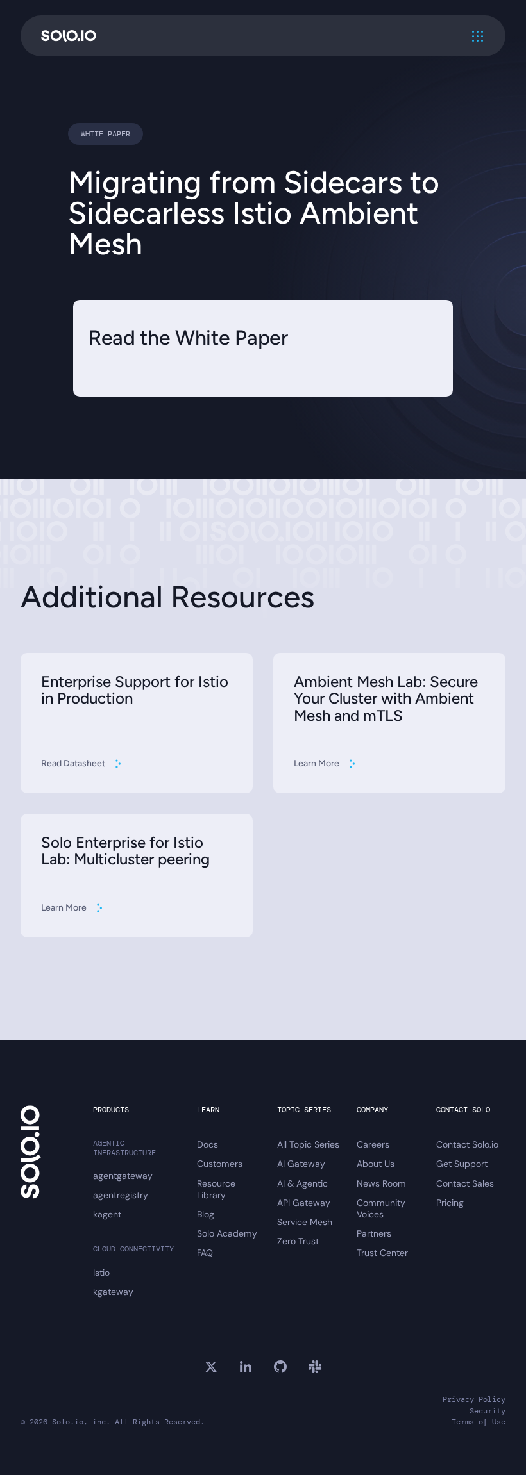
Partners (374, 1233)
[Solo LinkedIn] (245, 1366)
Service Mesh (304, 1222)
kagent (107, 1214)
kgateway (113, 1292)
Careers (373, 1144)
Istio (101, 1272)
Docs (207, 1144)
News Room (381, 1183)
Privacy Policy (474, 1400)
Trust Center (382, 1252)
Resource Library (216, 1189)
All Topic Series (308, 1144)
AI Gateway (301, 1163)
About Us (375, 1163)
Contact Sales (465, 1183)
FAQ (205, 1252)
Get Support (462, 1163)
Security (487, 1411)
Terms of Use (478, 1422)
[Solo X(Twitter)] (211, 1366)
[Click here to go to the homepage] (68, 36)
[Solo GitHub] (280, 1366)
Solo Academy (227, 1233)
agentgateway (123, 1176)
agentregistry (120, 1195)
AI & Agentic (302, 1183)
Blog (205, 1214)
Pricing (450, 1202)
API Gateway (303, 1202)
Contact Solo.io (467, 1144)
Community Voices (381, 1208)
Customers (219, 1163)
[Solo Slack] (315, 1366)
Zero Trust (298, 1241)
